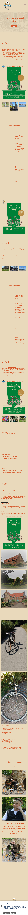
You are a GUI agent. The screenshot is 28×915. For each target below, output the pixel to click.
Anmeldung (14, 26)
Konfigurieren (6, 910)
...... (3, 261)
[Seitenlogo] (8, 5)
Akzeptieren (6, 913)
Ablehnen (13, 913)
